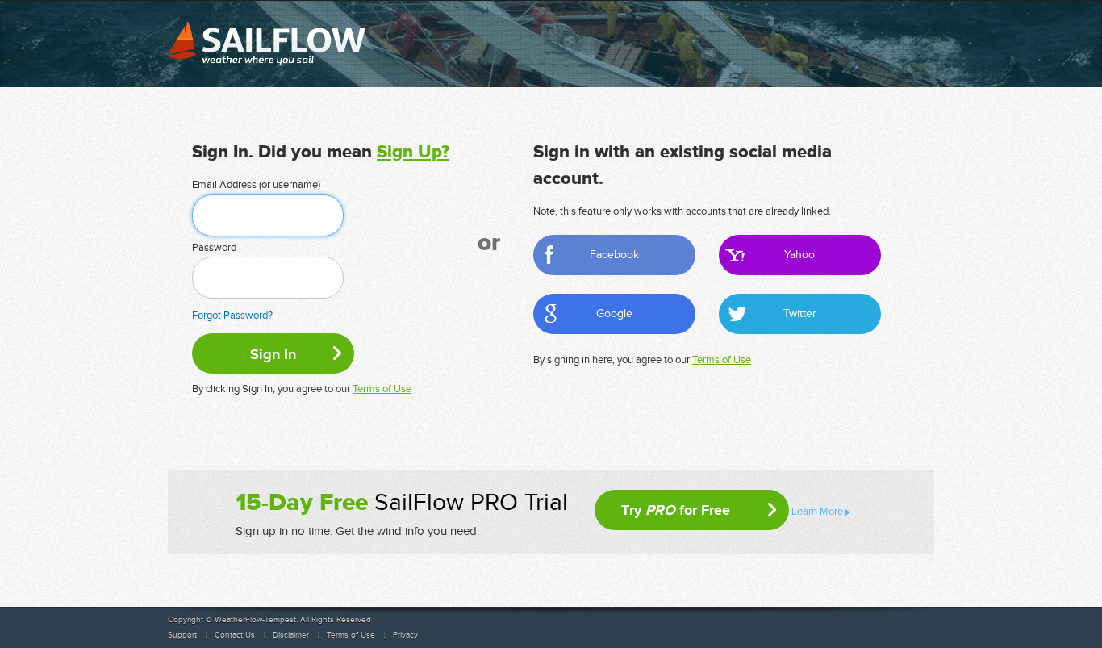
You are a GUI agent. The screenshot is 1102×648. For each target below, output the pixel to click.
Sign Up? (413, 152)
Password (214, 247)
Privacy (405, 635)
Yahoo (799, 254)
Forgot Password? (232, 315)
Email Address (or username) (256, 184)
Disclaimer (291, 635)
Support (182, 635)
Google (614, 313)
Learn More (817, 511)
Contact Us (235, 635)
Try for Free (675, 510)
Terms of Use (382, 389)
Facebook (614, 254)
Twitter (799, 313)
